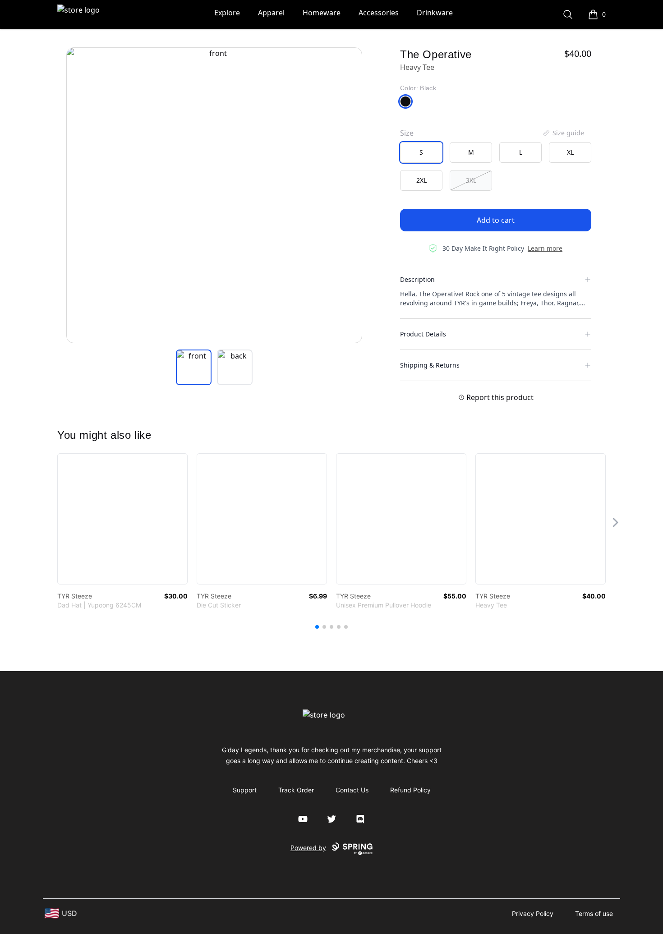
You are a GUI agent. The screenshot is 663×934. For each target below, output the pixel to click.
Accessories (379, 13)
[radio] (421, 152)
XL (570, 152)
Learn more (545, 248)
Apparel (271, 13)
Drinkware (435, 13)
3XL (471, 180)
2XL (421, 180)
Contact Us (352, 790)
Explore (227, 13)
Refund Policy (410, 790)
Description (417, 279)
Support (245, 790)
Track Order (296, 790)
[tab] (194, 367)
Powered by (308, 847)
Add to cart (496, 220)
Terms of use (594, 913)
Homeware (322, 13)
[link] (122, 519)
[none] (563, 133)
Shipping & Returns (430, 365)
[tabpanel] (214, 195)
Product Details (423, 334)
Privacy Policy (532, 913)
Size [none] (407, 133)
